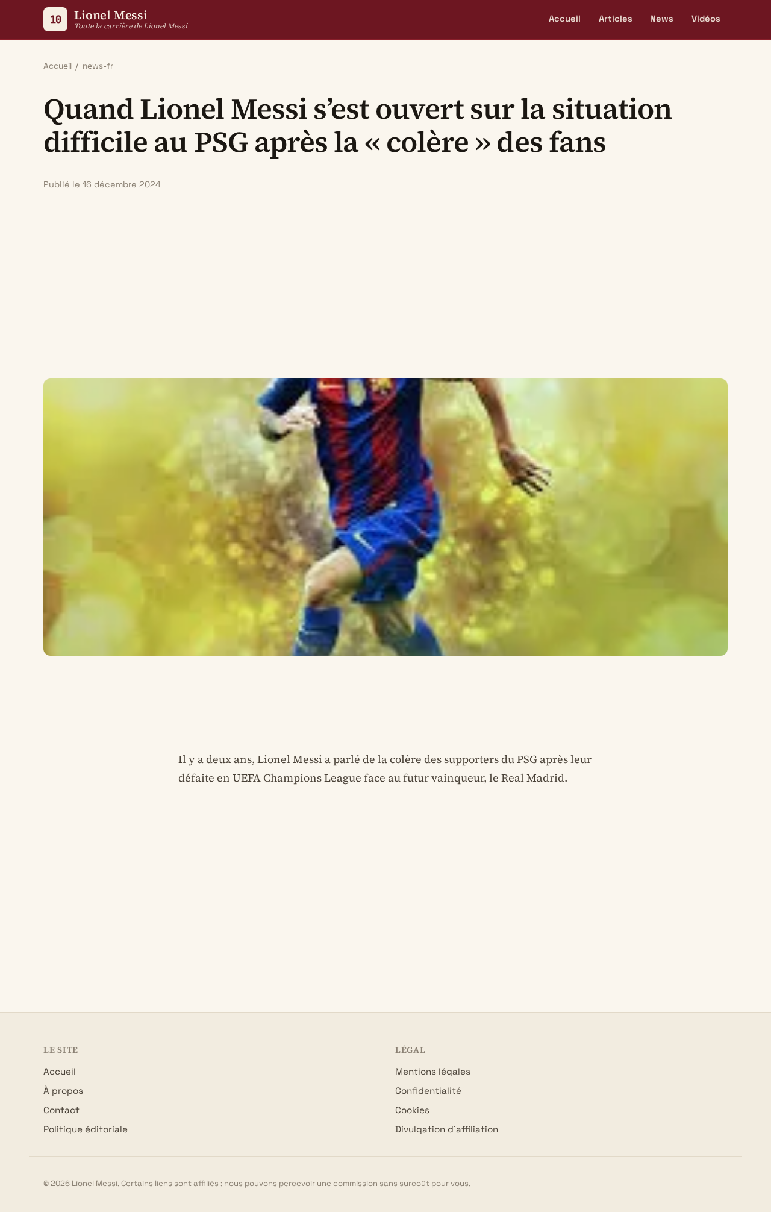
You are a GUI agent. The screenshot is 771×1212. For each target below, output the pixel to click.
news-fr (98, 66)
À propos (63, 1090)
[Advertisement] (385, 284)
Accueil (565, 18)
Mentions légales (432, 1071)
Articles (615, 18)
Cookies (412, 1110)
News (661, 18)
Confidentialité (428, 1090)
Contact (61, 1110)
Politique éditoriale (85, 1129)
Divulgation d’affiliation (446, 1129)
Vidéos (705, 18)
